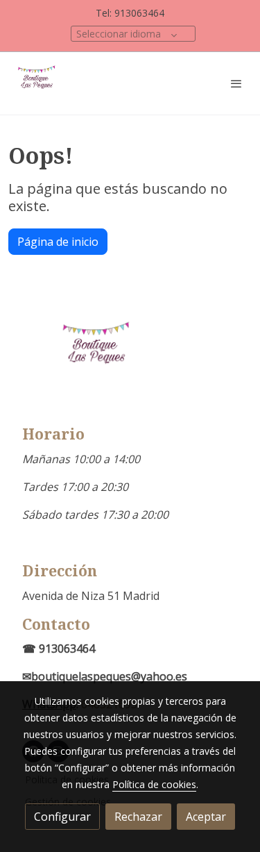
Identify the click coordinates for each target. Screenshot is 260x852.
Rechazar (138, 816)
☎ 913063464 (58, 648)
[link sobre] (130, 362)
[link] (38, 83)
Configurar (62, 816)
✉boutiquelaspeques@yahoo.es (104, 676)
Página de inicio (57, 241)
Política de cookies (154, 784)
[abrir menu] (236, 83)
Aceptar (206, 816)
